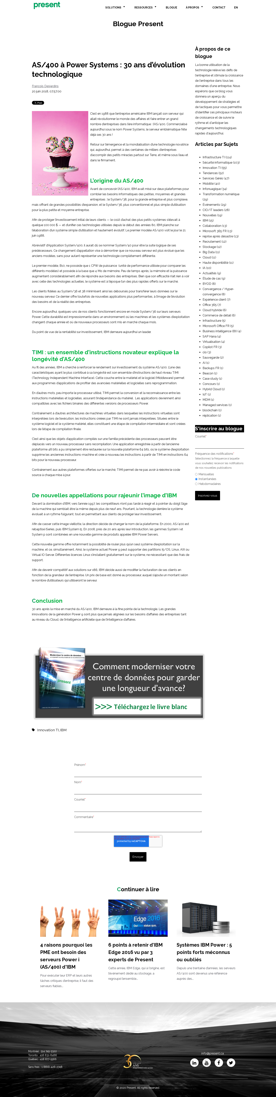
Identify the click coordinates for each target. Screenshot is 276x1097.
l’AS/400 (159, 124)
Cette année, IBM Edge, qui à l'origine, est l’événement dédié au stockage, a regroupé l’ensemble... (136, 961)
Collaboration (215, 226)
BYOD (209, 284)
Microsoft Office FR (218, 326)
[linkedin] (194, 1062)
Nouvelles (212, 215)
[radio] (219, 474)
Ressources (143, 7)
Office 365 (212, 305)
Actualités (212, 273)
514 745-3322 (49, 1051)
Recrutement (214, 241)
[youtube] (206, 1062)
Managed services (217, 405)
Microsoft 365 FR (217, 231)
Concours (211, 384)
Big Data (211, 252)
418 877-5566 (48, 1059)
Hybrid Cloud (214, 389)
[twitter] (231, 1062)
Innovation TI (48, 730)
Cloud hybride (214, 310)
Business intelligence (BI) (222, 331)
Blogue (171, 7)
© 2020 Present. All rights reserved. (138, 1087)
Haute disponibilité (218, 262)
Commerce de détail (219, 315)
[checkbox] (219, 478)
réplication (212, 415)
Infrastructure (214, 320)
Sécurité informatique (221, 162)
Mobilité (211, 183)
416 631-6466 (48, 1055)
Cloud (209, 257)
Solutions (113, 7)
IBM (63, 730)
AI (206, 363)
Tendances (213, 173)
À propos (192, 7)
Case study (212, 378)
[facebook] (219, 1062)
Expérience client (216, 299)
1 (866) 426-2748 (51, 1066)
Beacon (210, 373)
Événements (214, 204)
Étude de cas (214, 278)
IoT (207, 394)
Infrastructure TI (217, 157)
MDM (208, 399)
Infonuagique (215, 189)
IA (207, 268)
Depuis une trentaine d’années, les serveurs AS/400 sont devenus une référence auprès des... (206, 961)
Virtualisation (214, 342)
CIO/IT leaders (216, 210)
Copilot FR (212, 347)
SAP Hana (212, 336)
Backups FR (213, 368)
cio (207, 352)
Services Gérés (216, 178)
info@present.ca (212, 1053)
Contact (218, 7)
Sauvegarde (213, 357)
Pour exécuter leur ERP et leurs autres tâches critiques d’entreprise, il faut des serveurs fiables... (66, 965)
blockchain (212, 410)
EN (236, 7)
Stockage (212, 247)
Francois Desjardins (45, 86)
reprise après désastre (221, 236)
